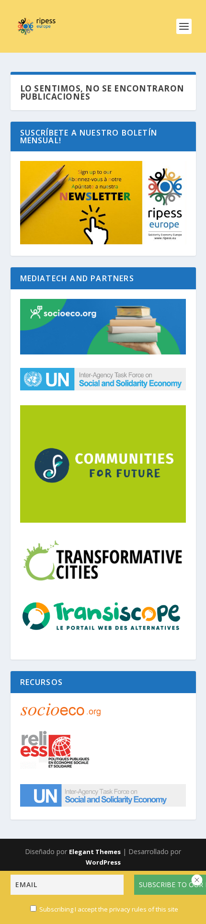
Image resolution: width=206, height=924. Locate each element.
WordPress (103, 862)
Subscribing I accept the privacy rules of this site (108, 909)
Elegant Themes (95, 851)
